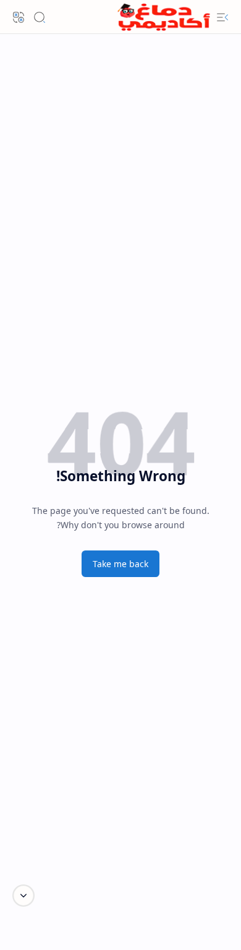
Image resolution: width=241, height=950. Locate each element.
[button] (222, 17)
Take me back (120, 564)
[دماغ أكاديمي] (163, 17)
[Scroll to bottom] (23, 895)
